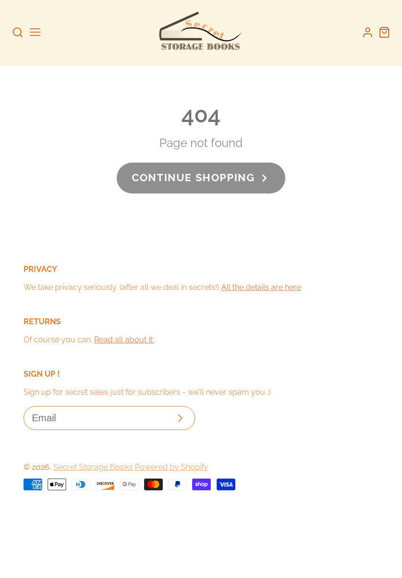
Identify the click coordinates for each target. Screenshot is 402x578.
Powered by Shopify (171, 467)
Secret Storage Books (93, 467)
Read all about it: (124, 339)
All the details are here (261, 287)
